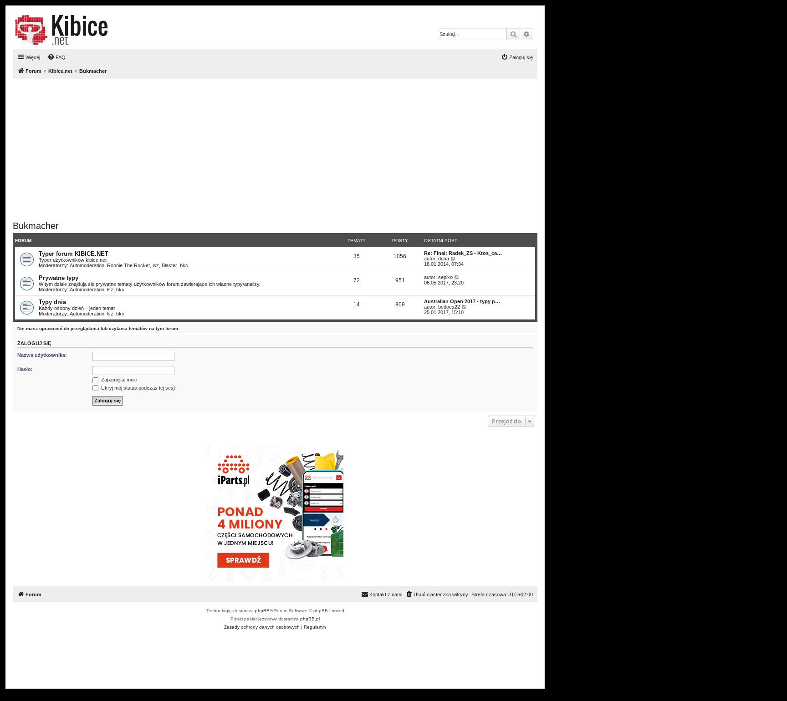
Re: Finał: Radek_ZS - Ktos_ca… (463, 253)
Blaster (169, 265)
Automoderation (87, 265)
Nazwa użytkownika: (42, 355)
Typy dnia (52, 302)
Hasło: (25, 369)
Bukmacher (36, 226)
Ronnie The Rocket (128, 265)
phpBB (262, 610)
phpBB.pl (310, 618)
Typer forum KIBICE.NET (73, 253)
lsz (156, 265)
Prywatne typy (58, 277)
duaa (443, 258)
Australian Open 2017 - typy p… (462, 301)
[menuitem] (56, 57)
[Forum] (61, 30)
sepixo (445, 277)
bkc (184, 265)
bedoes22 (449, 307)
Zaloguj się (34, 343)
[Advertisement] (286, 149)
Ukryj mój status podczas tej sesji (137, 388)
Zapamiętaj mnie (118, 379)
